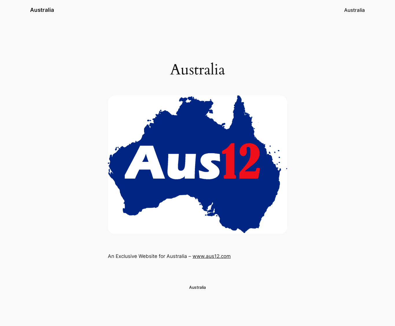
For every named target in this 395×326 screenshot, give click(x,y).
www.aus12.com (212, 256)
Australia (42, 9)
